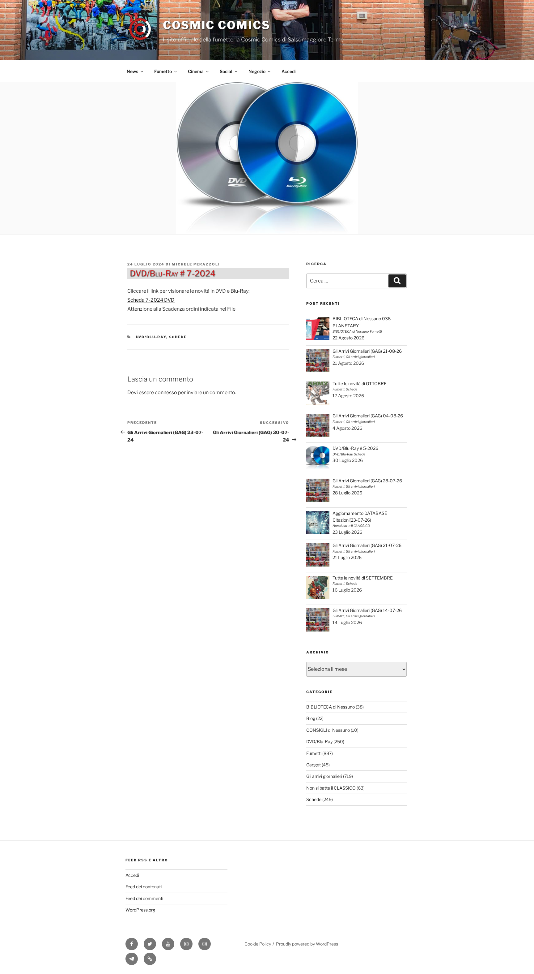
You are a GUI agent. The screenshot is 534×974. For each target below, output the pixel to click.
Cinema (196, 71)
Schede (178, 337)
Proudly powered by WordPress (307, 943)
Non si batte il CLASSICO (331, 788)
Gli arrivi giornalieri (324, 776)
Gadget (313, 764)
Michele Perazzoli (196, 264)
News (132, 71)
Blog (310, 718)
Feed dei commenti (144, 898)
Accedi (289, 71)
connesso (166, 392)
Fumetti (313, 753)
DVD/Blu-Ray (151, 337)
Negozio (256, 71)
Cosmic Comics (216, 25)
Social (226, 71)
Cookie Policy (257, 943)
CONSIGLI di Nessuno (328, 730)
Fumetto (163, 71)
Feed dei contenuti (143, 886)
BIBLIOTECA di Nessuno (330, 706)
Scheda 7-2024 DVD (151, 300)
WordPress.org (140, 909)
